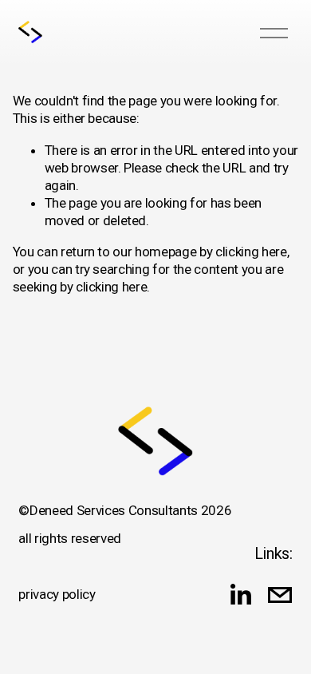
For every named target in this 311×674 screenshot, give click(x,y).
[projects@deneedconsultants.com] (280, 595)
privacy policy (56, 594)
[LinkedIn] (240, 595)
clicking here (251, 252)
